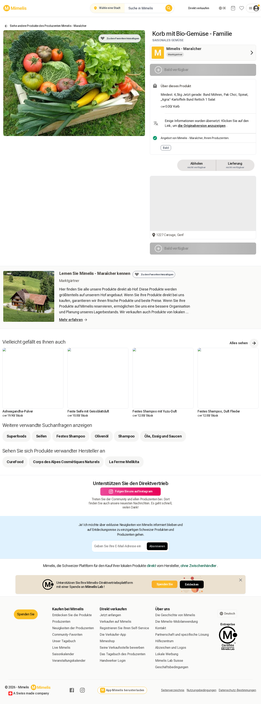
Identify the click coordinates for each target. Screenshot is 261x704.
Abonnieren (157, 546)
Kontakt (160, 628)
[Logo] (15, 8)
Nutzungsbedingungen (201, 690)
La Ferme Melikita (124, 462)
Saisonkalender (63, 654)
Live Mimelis (61, 648)
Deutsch (229, 613)
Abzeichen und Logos (170, 648)
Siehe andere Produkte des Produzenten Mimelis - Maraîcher (48, 25)
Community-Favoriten (67, 635)
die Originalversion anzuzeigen (202, 126)
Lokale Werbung (166, 654)
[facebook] (71, 690)
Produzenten (61, 621)
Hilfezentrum (164, 641)
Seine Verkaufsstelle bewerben (122, 648)
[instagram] (82, 690)
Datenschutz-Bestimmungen (237, 690)
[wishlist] (241, 8)
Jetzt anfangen (110, 615)
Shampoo (126, 436)
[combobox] (144, 8)
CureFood (15, 462)
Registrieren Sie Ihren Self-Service (124, 628)
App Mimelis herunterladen (122, 690)
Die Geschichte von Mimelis (175, 615)
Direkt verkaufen (198, 8)
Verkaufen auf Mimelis (115, 621)
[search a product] (168, 8)
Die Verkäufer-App (113, 635)
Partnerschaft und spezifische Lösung (182, 635)
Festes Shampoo (70, 436)
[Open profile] (253, 8)
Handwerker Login (113, 661)
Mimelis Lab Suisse (169, 661)
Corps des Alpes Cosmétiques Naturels (66, 462)
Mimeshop (107, 641)
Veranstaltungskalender (68, 661)
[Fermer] (240, 580)
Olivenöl (101, 436)
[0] (233, 8)
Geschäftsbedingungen (171, 667)
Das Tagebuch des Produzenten (122, 654)
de (224, 8)
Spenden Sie (165, 584)
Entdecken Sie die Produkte (72, 615)
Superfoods (16, 436)
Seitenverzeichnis (172, 690)
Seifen (41, 436)
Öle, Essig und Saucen (163, 436)
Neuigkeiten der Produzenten (73, 628)
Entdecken (192, 584)
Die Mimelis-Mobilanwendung (176, 621)
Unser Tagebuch (64, 641)
